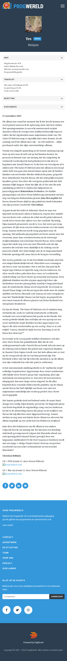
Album (37, 39)
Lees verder (7, 525)
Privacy (7, 563)
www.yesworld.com (20, 69)
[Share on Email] (25, 486)
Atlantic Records (16, 66)
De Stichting (10, 547)
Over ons (7, 558)
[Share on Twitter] (12, 486)
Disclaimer (9, 568)
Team (5, 553)
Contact (7, 537)
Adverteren (9, 542)
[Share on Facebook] (5, 486)
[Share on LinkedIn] (19, 486)
